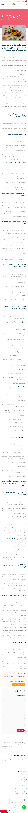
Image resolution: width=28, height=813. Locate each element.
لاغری (14, 643)
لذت (10, 643)
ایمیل (23, 718)
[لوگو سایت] (14, 4)
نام (24, 713)
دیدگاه (23, 698)
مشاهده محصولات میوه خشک (18, 684)
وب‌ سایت (23, 724)
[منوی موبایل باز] (26, 4)
